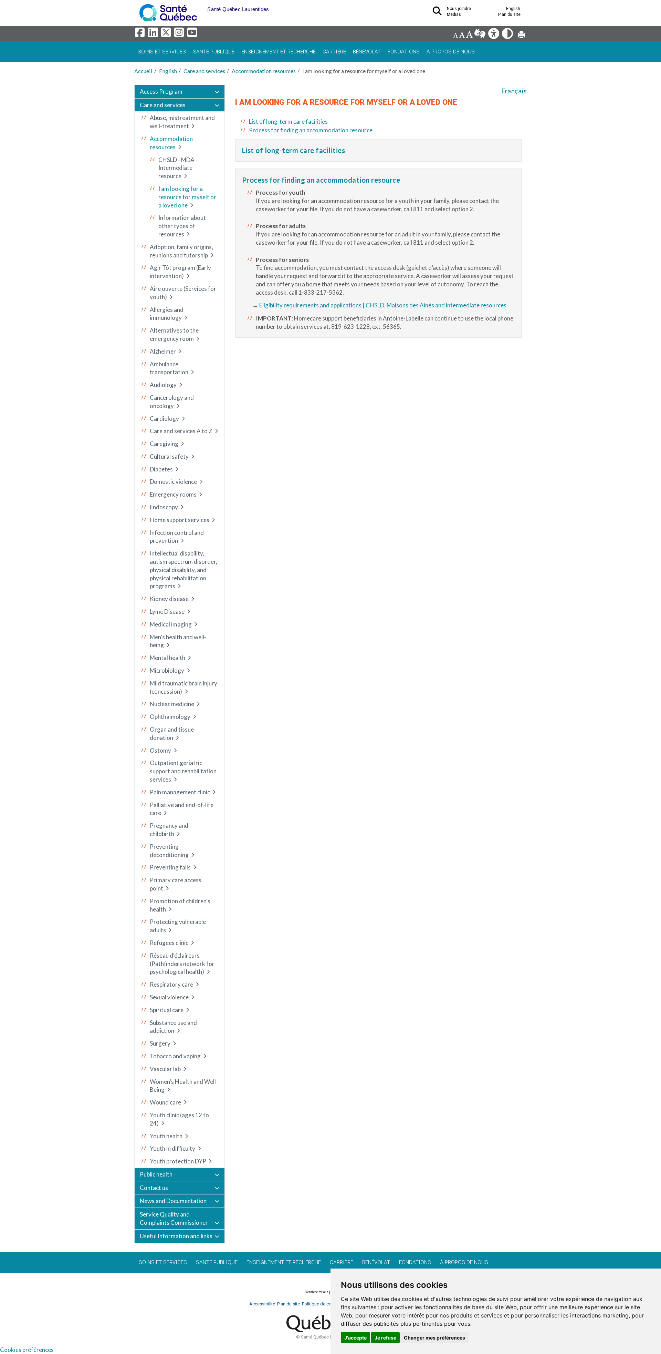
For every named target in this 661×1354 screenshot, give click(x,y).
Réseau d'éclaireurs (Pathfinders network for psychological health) (182, 964)
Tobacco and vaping (175, 1056)
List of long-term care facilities (288, 121)
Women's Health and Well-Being (184, 1085)
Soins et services (162, 52)
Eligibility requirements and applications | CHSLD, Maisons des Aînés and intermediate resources (382, 305)
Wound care (165, 1102)
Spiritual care (166, 1010)
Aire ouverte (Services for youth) (183, 293)
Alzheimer (163, 351)
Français (514, 91)
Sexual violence (169, 997)
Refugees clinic (169, 942)
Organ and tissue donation (172, 733)
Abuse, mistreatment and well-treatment (182, 122)
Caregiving (164, 443)
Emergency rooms (173, 494)
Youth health (166, 1136)
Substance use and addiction (173, 1027)
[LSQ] (480, 35)
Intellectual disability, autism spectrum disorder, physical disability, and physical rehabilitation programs (183, 570)
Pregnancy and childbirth (169, 829)
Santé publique (213, 52)
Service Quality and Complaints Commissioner (174, 1218)
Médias (454, 14)
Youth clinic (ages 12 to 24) (179, 1119)
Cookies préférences (27, 1349)
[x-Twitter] (167, 34)
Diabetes (161, 469)
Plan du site (509, 14)
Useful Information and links (176, 1236)
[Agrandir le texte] (469, 35)
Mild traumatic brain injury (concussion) (183, 687)
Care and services (204, 71)
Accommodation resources (264, 71)
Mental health (167, 657)
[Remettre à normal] (462, 35)
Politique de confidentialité (328, 1303)
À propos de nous (451, 52)
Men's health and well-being (178, 641)
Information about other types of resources (182, 226)
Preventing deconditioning (169, 850)
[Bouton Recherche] (202, 7)
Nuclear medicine (172, 703)
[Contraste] (508, 35)
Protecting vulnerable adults (178, 926)
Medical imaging (171, 624)
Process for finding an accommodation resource (311, 130)
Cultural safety (169, 456)
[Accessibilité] (494, 35)
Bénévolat (367, 52)
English (168, 71)
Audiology (163, 384)
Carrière (334, 52)
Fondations (404, 52)
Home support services (179, 519)
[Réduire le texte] (455, 35)
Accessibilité (262, 1303)
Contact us (154, 1187)
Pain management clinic (180, 792)
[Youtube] (193, 34)
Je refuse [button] (385, 1338)
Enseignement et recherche (278, 52)
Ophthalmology (170, 716)
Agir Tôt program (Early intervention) (180, 271)
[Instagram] (180, 34)
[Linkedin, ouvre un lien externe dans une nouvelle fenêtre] (153, 34)
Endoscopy (164, 507)
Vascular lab (165, 1068)
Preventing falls (170, 867)
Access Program (161, 91)
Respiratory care (171, 984)
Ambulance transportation (169, 368)
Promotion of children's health (180, 905)
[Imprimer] (521, 35)
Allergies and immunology (166, 314)
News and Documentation (173, 1200)
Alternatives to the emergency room (174, 334)
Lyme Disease (167, 611)
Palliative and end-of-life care (181, 809)
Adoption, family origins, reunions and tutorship (181, 251)
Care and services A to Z (181, 431)
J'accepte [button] (355, 1338)
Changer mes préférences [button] (434, 1338)
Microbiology (167, 670)
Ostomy (160, 750)
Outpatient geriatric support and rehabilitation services (183, 771)
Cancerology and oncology (172, 401)
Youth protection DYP (178, 1161)
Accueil (143, 71)
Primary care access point (175, 884)
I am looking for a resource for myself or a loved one (187, 197)
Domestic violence (173, 481)
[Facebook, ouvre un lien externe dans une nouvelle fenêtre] (140, 34)
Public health (156, 1174)
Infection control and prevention (177, 536)
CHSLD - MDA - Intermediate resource (178, 168)
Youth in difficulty (172, 1148)
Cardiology (164, 418)
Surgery (160, 1043)
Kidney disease (169, 598)
